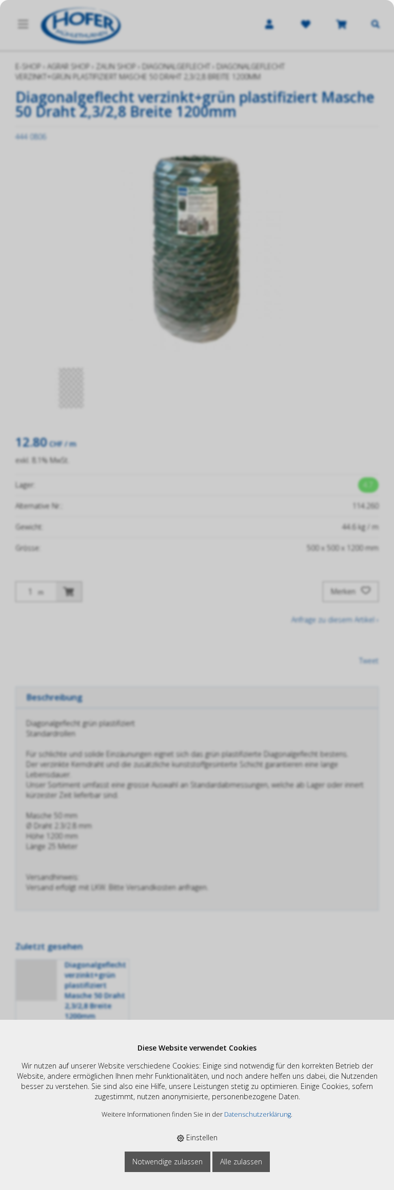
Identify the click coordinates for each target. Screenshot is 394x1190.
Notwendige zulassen (167, 1161)
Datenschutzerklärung (257, 1114)
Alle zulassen (241, 1161)
